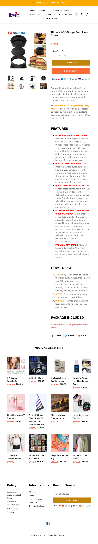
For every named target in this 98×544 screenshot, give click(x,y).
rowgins (41, 535)
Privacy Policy (13, 508)
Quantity (57, 51)
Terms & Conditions (37, 506)
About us (32, 492)
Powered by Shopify (56, 535)
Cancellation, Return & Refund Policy (14, 495)
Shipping (10, 512)
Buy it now (71, 71)
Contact (32, 496)
